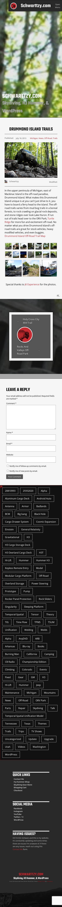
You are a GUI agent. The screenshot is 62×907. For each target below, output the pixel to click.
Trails (55, 138)
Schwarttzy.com (36, 6)
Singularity (11, 606)
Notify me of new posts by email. (23, 471)
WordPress (11, 754)
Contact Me (19, 779)
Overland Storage (14, 583)
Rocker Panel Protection (18, 599)
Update (33, 739)
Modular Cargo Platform (18, 575)
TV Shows (36, 731)
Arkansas (10, 646)
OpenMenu (57, 5)
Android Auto (44, 498)
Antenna (9, 506)
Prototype (10, 591)
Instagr (17, 811)
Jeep (38, 685)
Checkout (18, 790)
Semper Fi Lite (41, 881)
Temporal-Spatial (14, 614)
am (21, 811)
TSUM (51, 622)
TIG (7, 622)
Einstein (9, 529)
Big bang (22, 514)
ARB (37, 638)
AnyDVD (23, 638)
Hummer (24, 560)
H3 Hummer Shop (22, 782)
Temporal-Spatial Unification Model (24, 715)
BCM (7, 514)
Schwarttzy (50, 881)
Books (41, 646)
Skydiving (38, 708)
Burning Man (12, 654)
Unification (11, 629)
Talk (52, 708)
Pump (27, 591)
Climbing (10, 669)
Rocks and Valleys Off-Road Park (23, 350)
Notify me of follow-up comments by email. (28, 466)
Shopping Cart (20, 787)
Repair (21, 708)
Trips (21, 731)
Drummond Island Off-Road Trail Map (25, 236)
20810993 (10, 490)
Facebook (18, 808)
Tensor (35, 614)
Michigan (34, 138)
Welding (28, 629)
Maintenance (12, 692)
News (41, 138)
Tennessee (11, 723)
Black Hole (40, 514)
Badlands (41, 506)
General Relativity (30, 529)
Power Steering (40, 583)
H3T (41, 552)
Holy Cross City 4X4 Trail (31, 321)
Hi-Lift (8, 560)
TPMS (37, 622)
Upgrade (49, 739)
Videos (21, 746)
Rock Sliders (45, 599)
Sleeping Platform (33, 606)
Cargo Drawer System (17, 521)
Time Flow (21, 622)
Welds (44, 629)
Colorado (27, 669)
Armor (25, 506)
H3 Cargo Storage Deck (17, 545)
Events (43, 669)
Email (9, 443)
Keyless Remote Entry (17, 568)
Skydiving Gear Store (23, 785)
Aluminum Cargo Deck (17, 498)
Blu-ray (26, 646)
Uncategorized (13, 739)
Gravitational (12, 537)
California (32, 654)
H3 (28, 537)
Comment (11, 403)
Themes (42, 723)
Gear (21, 677)
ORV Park (41, 700)
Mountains (50, 692)
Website (9, 454)
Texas (27, 723)
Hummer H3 (43, 560)
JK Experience (32, 284)
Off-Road (48, 138)
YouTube (17, 814)
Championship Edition (34, 661)
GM (33, 677)
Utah (7, 746)
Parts (8, 708)
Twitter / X (18, 817)
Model (39, 568)
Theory (50, 614)
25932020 (28, 490)
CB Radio (10, 661)
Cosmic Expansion (46, 521)
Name (9, 432)
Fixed (8, 677)
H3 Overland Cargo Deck (18, 552)
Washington (39, 746)
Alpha (44, 490)
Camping (49, 654)
